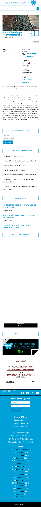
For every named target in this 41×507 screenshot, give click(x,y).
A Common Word (20, 423)
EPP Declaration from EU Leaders (15, 165)
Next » (20, 325)
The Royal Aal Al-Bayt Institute (20, 439)
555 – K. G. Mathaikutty (18, 247)
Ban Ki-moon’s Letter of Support (15, 170)
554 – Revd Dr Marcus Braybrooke (17, 275)
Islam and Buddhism (21, 426)
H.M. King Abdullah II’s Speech (14, 156)
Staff (8, 260)
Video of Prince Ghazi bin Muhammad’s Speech (20, 161)
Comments (10, 382)
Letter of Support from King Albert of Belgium (20, 175)
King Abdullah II (20, 420)
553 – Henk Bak (14, 301)
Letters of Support (20, 235)
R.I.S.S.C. (20, 429)
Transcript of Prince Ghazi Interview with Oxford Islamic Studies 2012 (20, 188)
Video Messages (21, 334)
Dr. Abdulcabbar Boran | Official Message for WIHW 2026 (20, 370)
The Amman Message (20, 432)
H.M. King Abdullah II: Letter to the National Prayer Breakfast (18, 180)
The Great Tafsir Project (20, 436)
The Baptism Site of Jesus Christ (20, 442)
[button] (38, 8)
